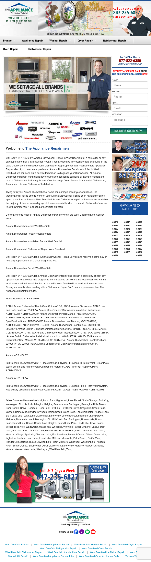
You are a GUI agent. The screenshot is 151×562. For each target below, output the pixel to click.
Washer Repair (58, 40)
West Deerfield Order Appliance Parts (99, 556)
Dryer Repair (85, 40)
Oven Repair (10, 49)
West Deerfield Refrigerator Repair (58, 548)
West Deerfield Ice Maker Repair (107, 552)
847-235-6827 (126, 12)
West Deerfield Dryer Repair (127, 544)
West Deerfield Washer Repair (90, 544)
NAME (115, 79)
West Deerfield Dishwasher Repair (23, 552)
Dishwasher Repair (39, 49)
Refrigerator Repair (114, 40)
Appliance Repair (32, 40)
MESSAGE (117, 114)
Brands (7, 40)
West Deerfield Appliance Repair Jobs (53, 556)
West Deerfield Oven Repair (97, 548)
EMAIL (115, 102)
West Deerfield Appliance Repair (51, 544)
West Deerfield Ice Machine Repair (66, 552)
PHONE (116, 91)
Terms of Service (134, 556)
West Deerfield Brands (17, 544)
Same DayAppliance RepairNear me (136, 147)
